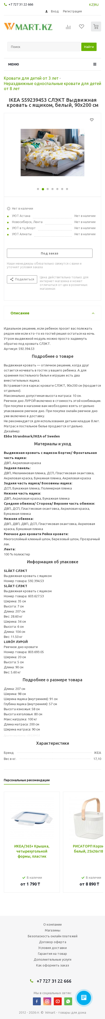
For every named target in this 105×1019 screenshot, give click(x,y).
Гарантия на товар (52, 953)
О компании (52, 924)
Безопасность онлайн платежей (52, 936)
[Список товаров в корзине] (96, 30)
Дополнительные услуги (52, 959)
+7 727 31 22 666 (20, 4)
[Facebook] (37, 1001)
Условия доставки (52, 947)
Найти (89, 46)
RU (96, 4)
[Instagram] (47, 1001)
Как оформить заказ (52, 965)
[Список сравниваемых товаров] (68, 29)
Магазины (52, 930)
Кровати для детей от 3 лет (31, 78)
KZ (91, 4)
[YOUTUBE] (58, 1001)
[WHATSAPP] (68, 1001)
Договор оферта (52, 942)
